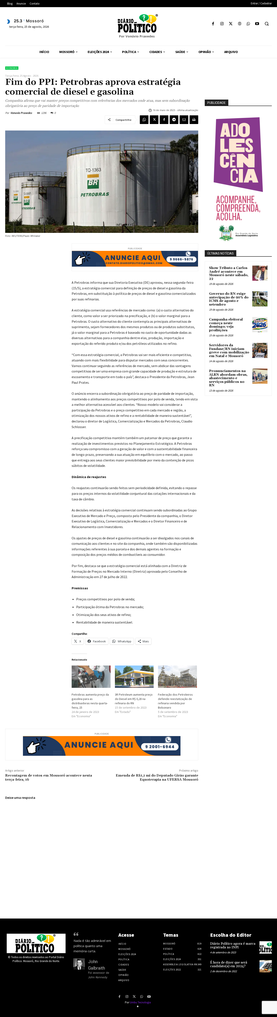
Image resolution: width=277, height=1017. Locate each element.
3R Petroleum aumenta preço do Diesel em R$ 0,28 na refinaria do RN (134, 699)
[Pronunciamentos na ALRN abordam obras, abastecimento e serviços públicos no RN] (259, 376)
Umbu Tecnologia (140, 1002)
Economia (12, 68)
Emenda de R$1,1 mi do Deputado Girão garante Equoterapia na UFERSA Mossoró (157, 777)
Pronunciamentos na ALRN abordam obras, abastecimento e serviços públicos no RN (228, 378)
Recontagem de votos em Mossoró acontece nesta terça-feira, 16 (48, 777)
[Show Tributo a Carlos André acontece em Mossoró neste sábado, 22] (259, 273)
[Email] (184, 119)
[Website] (239, 24)
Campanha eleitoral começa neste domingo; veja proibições (226, 325)
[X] (230, 24)
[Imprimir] (194, 119)
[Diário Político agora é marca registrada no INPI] (265, 947)
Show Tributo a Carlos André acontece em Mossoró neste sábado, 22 (228, 273)
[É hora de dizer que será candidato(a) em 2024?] (265, 966)
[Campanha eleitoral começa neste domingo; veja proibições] (259, 324)
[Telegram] (174, 119)
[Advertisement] (241, 429)
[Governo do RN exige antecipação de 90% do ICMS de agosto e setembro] (259, 298)
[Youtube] (257, 24)
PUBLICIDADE (216, 103)
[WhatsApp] (248, 24)
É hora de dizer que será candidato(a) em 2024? (228, 964)
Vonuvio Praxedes (21, 113)
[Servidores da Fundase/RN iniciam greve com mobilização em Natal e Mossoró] (259, 350)
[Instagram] (222, 24)
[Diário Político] (138, 23)
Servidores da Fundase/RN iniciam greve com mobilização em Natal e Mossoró (229, 350)
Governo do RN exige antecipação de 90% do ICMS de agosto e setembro (228, 299)
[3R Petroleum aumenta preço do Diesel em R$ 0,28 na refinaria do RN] (134, 677)
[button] (266, 23)
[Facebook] (213, 24)
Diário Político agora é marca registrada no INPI (232, 945)
